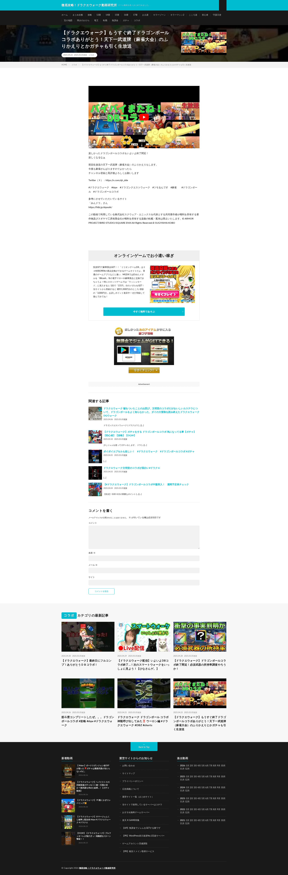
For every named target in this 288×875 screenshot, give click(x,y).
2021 (182, 820)
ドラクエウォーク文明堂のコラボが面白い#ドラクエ (132, 468)
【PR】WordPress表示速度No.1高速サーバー (143, 836)
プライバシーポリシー (132, 781)
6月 (207, 766)
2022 (182, 809)
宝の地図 (68, 20)
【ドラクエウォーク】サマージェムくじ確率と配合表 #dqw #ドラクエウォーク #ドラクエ (93, 820)
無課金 (115, 20)
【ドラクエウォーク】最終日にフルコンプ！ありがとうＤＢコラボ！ (86, 662)
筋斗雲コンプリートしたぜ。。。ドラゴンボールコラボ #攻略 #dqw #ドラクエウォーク (88, 721)
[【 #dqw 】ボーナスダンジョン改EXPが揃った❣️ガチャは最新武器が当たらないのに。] (68, 771)
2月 (191, 766)
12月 (187, 780)
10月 (223, 777)
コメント (92, 523)
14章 (108, 15)
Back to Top (144, 747)
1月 (187, 766)
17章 (135, 15)
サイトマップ (128, 773)
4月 (199, 766)
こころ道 (193, 15)
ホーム (65, 15)
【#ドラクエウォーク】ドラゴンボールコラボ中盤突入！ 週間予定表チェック (146, 484)
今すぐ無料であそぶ (144, 311)
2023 (182, 798)
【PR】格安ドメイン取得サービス (138, 851)
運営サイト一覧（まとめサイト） (138, 797)
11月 (182, 780)
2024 (182, 788)
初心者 (205, 15)
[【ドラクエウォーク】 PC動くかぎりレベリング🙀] (68, 805)
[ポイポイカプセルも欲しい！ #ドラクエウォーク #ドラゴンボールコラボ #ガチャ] (95, 456)
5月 (203, 766)
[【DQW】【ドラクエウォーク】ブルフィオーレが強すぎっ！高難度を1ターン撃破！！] (68, 838)
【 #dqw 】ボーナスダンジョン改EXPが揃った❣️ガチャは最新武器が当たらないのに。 (93, 768)
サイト (91, 577)
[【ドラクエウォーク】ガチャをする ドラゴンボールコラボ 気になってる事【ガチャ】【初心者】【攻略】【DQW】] (95, 437)
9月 (218, 777)
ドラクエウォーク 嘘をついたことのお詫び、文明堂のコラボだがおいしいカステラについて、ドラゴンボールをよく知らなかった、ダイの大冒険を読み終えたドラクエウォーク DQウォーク (152, 412)
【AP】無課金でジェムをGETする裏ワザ (141, 828)
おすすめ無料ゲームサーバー (136, 812)
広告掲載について (130, 789)
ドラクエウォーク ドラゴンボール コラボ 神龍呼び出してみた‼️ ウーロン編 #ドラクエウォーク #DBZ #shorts (143, 721)
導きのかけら (83, 20)
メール (93, 565)
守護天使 (217, 15)
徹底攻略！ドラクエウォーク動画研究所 (97, 868)
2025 (182, 777)
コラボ (137, 20)
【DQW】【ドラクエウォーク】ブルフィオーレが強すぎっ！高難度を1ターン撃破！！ (93, 836)
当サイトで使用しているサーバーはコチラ (142, 805)
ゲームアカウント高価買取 (134, 844)
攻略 (90, 15)
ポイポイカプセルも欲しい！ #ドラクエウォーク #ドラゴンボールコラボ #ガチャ (149, 451)
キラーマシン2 (177, 15)
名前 (91, 553)
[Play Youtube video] (144, 117)
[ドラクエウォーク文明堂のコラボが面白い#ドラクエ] (95, 473)
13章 (98, 15)
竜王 (96, 20)
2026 (182, 766)
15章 (117, 15)
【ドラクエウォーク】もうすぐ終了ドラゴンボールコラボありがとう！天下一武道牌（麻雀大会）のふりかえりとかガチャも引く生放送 (199, 723)
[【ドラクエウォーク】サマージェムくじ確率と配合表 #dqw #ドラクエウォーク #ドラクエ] (68, 822)
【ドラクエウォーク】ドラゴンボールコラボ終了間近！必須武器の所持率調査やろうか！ (199, 664)
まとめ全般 (77, 15)
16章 (126, 15)
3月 (195, 766)
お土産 (145, 15)
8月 (214, 766)
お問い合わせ (128, 766)
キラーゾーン (159, 15)
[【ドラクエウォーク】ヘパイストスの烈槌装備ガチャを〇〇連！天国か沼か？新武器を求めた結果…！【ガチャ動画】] (68, 787)
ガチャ (126, 20)
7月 (211, 766)
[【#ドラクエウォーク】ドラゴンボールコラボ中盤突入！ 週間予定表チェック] (95, 489)
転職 (105, 20)
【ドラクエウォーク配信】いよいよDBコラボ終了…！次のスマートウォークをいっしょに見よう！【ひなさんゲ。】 (143, 664)
